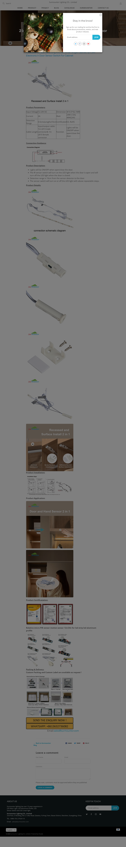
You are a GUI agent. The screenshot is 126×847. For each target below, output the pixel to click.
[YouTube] (88, 43)
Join (96, 37)
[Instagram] (84, 43)
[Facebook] (80, 43)
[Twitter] (75, 43)
